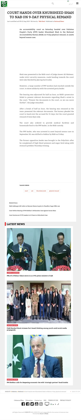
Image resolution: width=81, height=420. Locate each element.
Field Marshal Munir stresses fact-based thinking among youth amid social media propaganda (37, 329)
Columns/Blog (19, 400)
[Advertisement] (47, 57)
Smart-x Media (44, 413)
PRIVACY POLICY (65, 400)
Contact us (38, 400)
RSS (45, 400)
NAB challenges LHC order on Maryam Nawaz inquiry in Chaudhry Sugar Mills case (34, 206)
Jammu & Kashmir (13, 273)
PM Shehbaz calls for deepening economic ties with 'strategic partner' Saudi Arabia (37, 382)
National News (12, 325)
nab (32, 191)
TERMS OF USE (53, 400)
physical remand (54, 191)
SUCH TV (28, 412)
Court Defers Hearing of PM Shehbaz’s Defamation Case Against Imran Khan (32, 210)
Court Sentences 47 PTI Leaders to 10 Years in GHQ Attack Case (28, 215)
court (26, 191)
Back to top (76, 391)
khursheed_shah (41, 191)
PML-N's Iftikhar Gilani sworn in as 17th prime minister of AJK (30, 276)
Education (29, 400)
